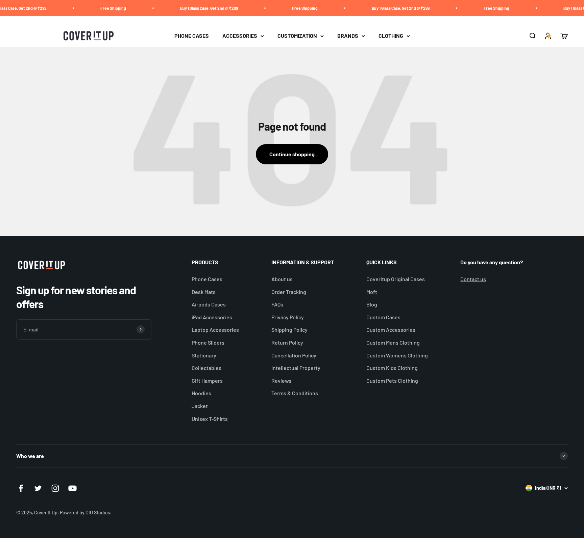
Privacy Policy (287, 317)
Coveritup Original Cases (395, 279)
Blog (371, 304)
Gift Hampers (207, 380)
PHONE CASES (191, 36)
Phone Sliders (208, 342)
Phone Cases (207, 279)
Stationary (204, 355)
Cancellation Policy (293, 355)
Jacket (200, 406)
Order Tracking (288, 292)
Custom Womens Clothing (397, 355)
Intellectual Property (295, 368)
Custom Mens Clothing (393, 342)
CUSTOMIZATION (297, 36)
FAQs (277, 304)
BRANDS (347, 36)
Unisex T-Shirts (210, 418)
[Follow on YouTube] (72, 488)
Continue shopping (292, 154)
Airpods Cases (209, 304)
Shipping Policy (289, 329)
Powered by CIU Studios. (86, 512)
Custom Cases (383, 317)
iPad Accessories (212, 317)
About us (282, 279)
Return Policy (287, 342)
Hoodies (201, 393)
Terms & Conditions (294, 393)
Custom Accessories (390, 329)
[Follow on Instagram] (55, 488)
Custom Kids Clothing (392, 368)
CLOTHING (391, 36)
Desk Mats (204, 292)
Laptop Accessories (215, 329)
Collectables (206, 368)
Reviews (281, 380)
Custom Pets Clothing (392, 380)
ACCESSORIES (239, 36)
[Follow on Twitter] (38, 488)
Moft (371, 292)
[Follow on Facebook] (20, 488)
